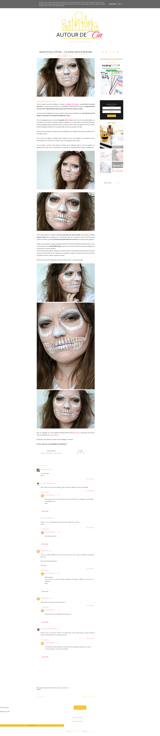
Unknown (44, 550)
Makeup (49, 435)
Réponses (45, 492)
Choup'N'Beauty (47, 518)
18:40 (58, 532)
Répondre (90, 479)
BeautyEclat (45, 469)
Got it (120, 4)
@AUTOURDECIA (80, 707)
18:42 (58, 573)
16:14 (58, 642)
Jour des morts (58, 453)
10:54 (58, 610)
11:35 (58, 495)
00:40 (58, 628)
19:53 (55, 483)
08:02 (50, 598)
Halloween (49, 453)
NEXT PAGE (41, 697)
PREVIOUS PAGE (88, 697)
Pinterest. (78, 432)
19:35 (52, 469)
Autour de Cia (76, 731)
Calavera (43, 453)
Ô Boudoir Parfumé (48, 628)
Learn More (112, 4)
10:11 (55, 518)
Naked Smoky (69, 120)
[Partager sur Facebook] (80, 453)
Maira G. (90, 731)
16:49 (50, 550)
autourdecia (50, 495)
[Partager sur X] (77, 453)
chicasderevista (47, 483)
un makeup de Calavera (72, 104)
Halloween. (56, 435)
